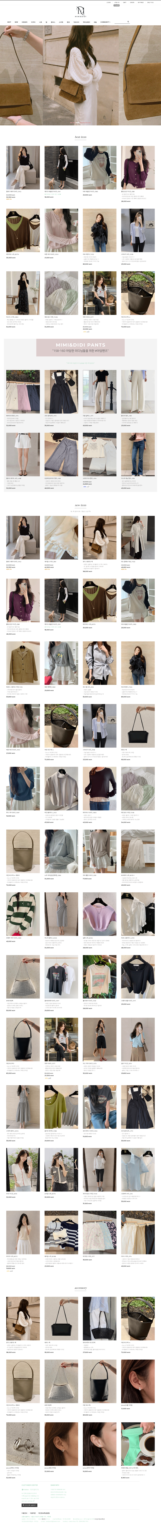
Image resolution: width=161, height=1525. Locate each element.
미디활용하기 (105, 33)
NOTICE (103, 23)
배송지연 (103, 30)
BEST (9, 22)
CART (124, 2)
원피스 (53, 22)
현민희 (43, 1519)
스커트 (61, 22)
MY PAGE (141, 2)
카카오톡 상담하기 (30, 1505)
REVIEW (103, 28)
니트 (40, 22)
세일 (95, 22)
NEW (16, 22)
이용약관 (33, 1513)
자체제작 (24, 22)
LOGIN (109, 2)
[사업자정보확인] (100, 1519)
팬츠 (68, 22)
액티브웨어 (86, 22)
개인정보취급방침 (44, 1513)
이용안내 (25, 1513)
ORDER (132, 2)
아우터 (33, 22)
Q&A (102, 25)
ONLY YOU (150, 2)
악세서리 (76, 22)
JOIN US (116, 2)
